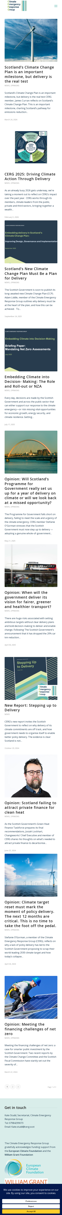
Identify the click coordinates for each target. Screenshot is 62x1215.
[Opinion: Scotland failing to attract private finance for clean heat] (31, 776)
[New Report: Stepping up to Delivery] (31, 678)
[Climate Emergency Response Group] (26, 6)
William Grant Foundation (19, 1154)
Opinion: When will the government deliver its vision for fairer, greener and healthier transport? (28, 599)
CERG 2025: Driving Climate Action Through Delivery (30, 176)
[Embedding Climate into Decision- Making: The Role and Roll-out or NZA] (31, 349)
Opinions (15, 85)
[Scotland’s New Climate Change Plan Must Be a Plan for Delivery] (31, 241)
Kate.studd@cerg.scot (22, 1126)
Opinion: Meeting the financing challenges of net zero (30, 1029)
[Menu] (55, 5)
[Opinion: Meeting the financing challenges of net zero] (31, 997)
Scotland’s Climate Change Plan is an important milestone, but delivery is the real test (29, 74)
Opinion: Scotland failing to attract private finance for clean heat (30, 807)
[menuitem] (55, 5)
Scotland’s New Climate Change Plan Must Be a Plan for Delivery (31, 273)
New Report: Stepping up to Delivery (31, 707)
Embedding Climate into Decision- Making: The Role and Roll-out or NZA (30, 381)
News (7, 85)
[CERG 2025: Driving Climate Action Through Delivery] (31, 147)
